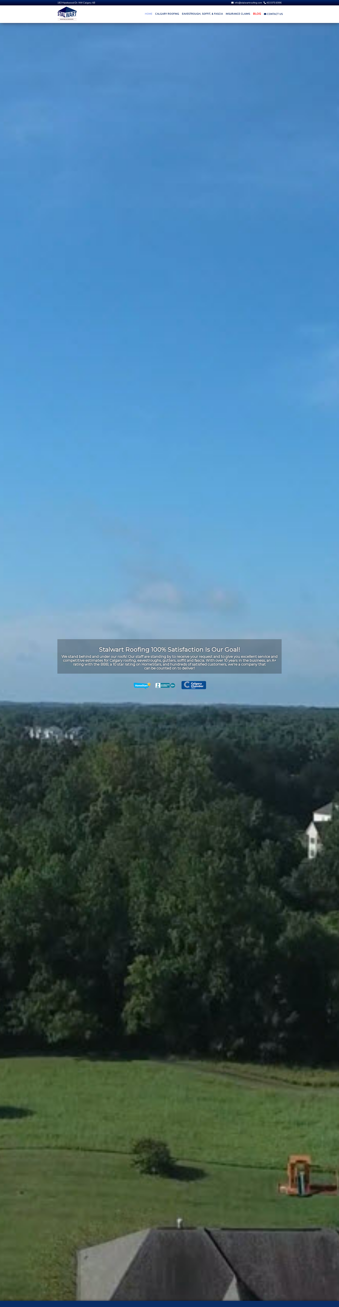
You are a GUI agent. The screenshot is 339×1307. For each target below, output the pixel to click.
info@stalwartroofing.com (248, 2)
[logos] (170, 685)
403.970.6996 (274, 2)
